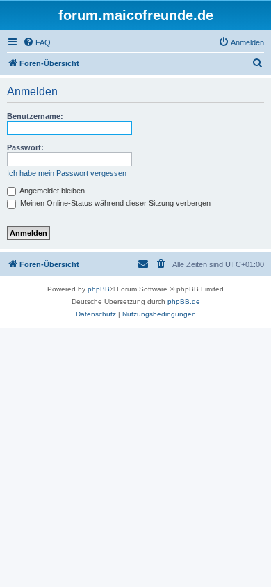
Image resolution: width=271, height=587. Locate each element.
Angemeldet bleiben (51, 190)
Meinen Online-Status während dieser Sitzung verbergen (114, 203)
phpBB (99, 289)
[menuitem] (37, 42)
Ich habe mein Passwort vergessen (66, 173)
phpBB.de (183, 301)
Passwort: (25, 147)
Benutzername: (35, 116)
